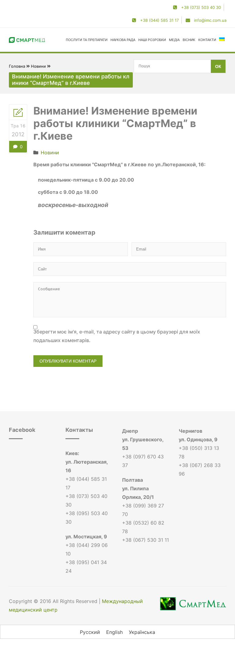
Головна (17, 66)
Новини (38, 66)
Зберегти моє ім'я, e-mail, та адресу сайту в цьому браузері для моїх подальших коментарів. (116, 336)
